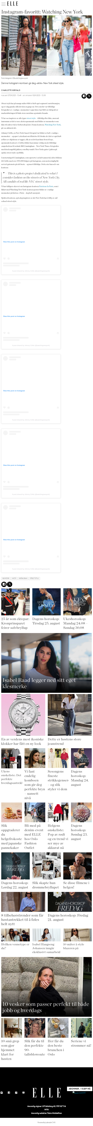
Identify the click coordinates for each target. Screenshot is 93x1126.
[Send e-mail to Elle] (23, 1092)
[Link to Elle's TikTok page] (16, 1092)
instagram (23, 578)
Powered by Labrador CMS (46, 1123)
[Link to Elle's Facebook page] (8, 1092)
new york (5, 578)
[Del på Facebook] (84, 96)
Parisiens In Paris (46, 186)
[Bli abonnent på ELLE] (79, 1092)
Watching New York (53, 125)
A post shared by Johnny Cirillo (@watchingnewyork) (31, 271)
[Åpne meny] (3, 3)
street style (31, 118)
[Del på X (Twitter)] (89, 96)
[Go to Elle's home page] (46, 1093)
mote (14, 578)
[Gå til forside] (12, 3)
